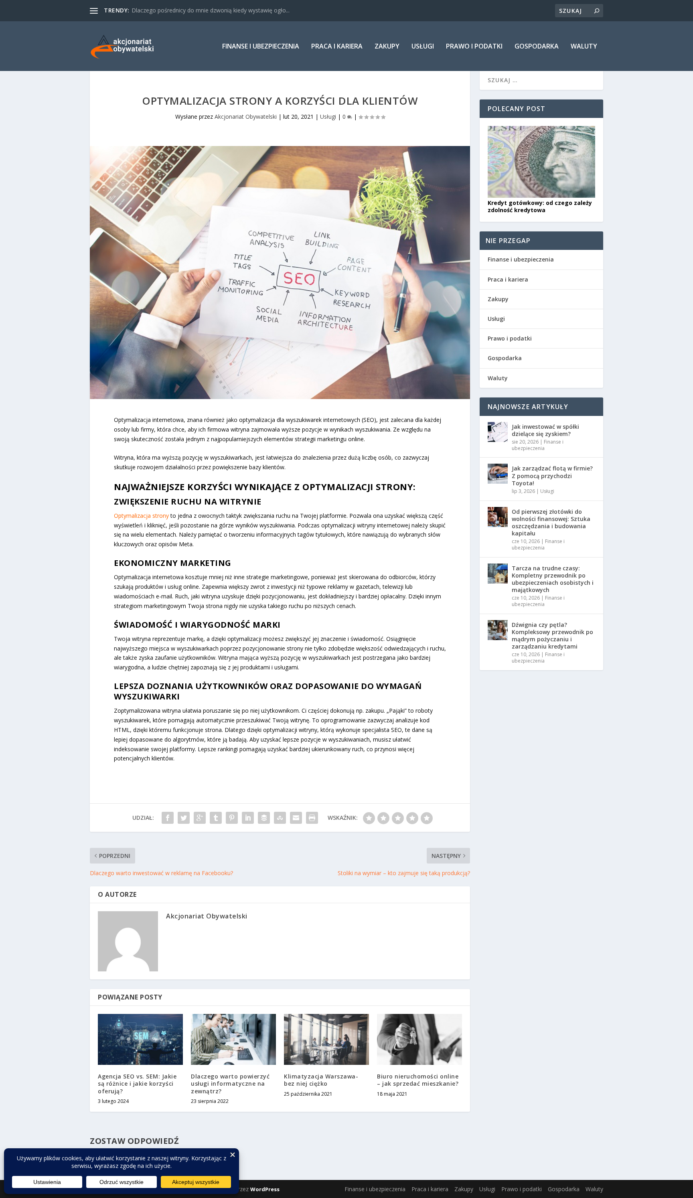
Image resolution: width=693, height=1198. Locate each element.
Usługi (422, 47)
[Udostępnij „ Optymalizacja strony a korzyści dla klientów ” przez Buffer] (264, 818)
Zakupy (387, 47)
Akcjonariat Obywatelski (246, 116)
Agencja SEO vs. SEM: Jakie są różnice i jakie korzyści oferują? (137, 1083)
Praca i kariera (337, 47)
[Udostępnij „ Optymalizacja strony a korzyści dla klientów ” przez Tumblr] (216, 818)
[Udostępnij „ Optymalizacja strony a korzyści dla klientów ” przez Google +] (200, 818)
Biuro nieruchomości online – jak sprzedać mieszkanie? (417, 1079)
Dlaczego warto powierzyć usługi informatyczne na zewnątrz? (230, 1083)
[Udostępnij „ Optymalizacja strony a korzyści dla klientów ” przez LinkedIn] (248, 818)
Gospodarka (537, 47)
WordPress (265, 1189)
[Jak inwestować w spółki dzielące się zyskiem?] (498, 432)
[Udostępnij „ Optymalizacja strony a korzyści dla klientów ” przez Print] (312, 818)
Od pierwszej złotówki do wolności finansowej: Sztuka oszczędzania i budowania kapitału (551, 522)
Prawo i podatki (474, 47)
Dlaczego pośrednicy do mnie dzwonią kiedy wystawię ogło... (211, 10)
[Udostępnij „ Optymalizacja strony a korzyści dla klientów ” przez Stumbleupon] (280, 818)
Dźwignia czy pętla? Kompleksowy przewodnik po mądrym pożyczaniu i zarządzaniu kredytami (552, 636)
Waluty (584, 47)
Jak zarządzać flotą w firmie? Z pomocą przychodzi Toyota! (552, 475)
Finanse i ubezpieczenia (260, 47)
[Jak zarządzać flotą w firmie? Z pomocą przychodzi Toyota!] (498, 474)
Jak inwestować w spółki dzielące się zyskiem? (545, 430)
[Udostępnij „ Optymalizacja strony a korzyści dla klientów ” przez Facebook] (168, 818)
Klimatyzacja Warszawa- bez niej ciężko (321, 1079)
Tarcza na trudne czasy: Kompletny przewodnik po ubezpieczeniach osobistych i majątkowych (553, 579)
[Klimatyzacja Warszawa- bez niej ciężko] (326, 1039)
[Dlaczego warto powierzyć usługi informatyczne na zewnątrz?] (233, 1039)
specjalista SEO (382, 730)
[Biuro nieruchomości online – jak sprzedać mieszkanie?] (419, 1039)
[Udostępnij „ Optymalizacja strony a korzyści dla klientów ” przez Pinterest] (232, 818)
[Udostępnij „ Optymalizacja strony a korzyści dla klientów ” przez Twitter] (184, 818)
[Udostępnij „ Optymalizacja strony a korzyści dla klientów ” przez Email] (296, 818)
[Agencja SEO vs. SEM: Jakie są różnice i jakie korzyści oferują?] (140, 1039)
